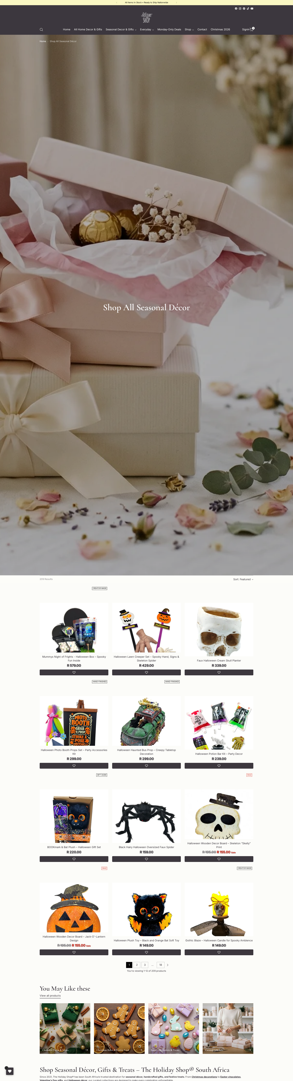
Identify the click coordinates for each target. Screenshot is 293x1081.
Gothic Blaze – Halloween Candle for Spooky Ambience (219, 940)
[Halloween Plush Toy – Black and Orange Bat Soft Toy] (146, 917)
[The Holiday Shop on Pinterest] (244, 8)
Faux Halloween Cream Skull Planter (219, 660)
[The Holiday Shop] (146, 17)
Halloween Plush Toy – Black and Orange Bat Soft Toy (146, 940)
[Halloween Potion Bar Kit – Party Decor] (219, 730)
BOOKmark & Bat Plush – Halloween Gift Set (74, 847)
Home (43, 41)
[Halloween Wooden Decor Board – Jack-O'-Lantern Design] (74, 917)
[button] (74, 672)
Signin (245, 29)
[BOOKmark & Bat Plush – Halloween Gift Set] (74, 823)
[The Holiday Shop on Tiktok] (248, 8)
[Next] (176, 2)
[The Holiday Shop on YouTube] (252, 8)
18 (160, 964)
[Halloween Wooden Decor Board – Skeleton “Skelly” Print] (219, 823)
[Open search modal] (41, 30)
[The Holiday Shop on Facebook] (236, 8)
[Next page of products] (167, 965)
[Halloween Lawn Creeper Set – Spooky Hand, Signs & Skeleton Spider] (146, 637)
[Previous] (116, 2)
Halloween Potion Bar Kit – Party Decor (219, 753)
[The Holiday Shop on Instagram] (240, 8)
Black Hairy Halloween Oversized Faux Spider (146, 847)
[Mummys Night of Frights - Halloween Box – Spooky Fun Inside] (74, 637)
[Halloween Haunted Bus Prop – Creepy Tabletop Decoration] (146, 730)
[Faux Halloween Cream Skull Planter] (219, 637)
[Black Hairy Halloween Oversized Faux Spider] (146, 823)
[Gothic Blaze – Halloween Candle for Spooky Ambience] (219, 917)
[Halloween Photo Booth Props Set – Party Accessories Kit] (74, 730)
